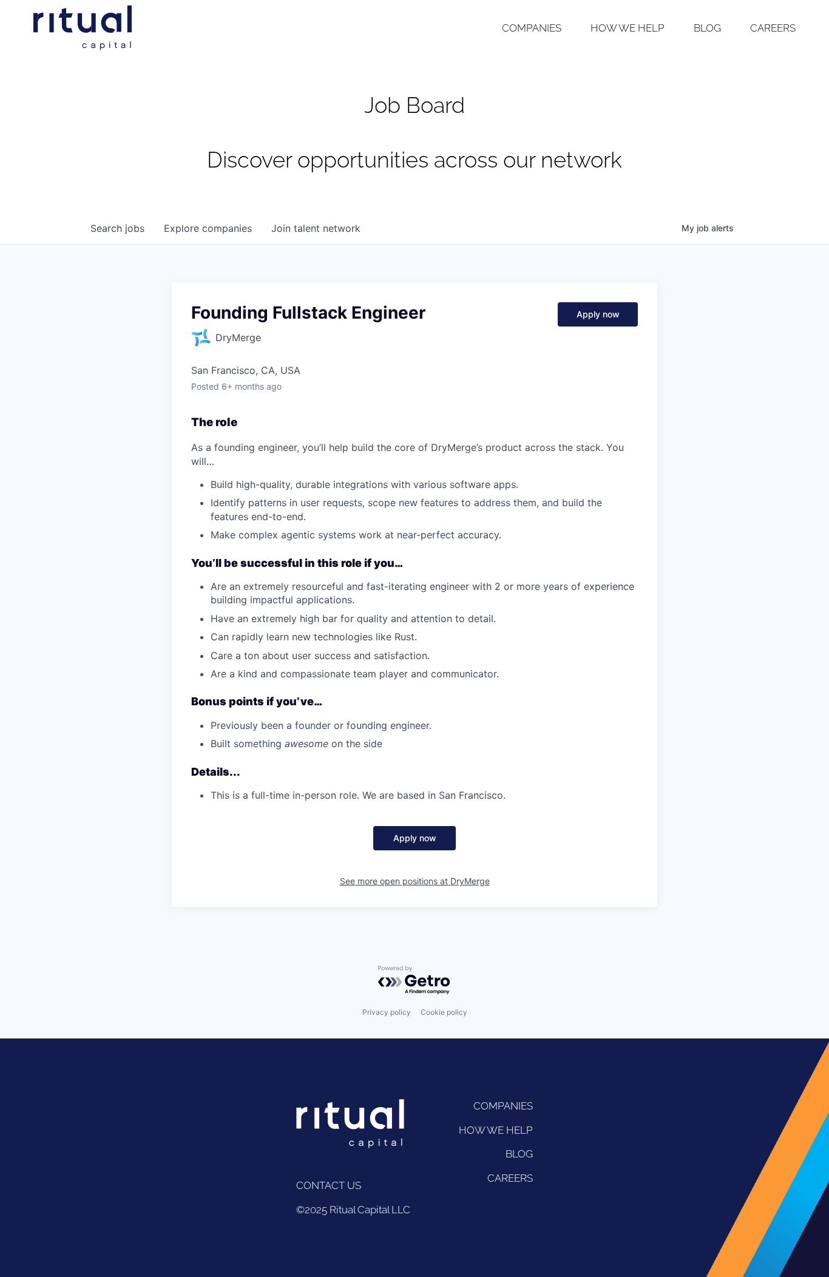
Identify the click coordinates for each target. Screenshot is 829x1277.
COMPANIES (503, 1106)
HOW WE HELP (496, 1130)
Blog (707, 28)
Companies (531, 28)
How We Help (627, 28)
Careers (773, 28)
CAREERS (510, 1178)
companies (208, 228)
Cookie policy (444, 1012)
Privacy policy (386, 1012)
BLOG (519, 1154)
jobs (117, 228)
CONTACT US (328, 1185)
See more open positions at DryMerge (415, 881)
